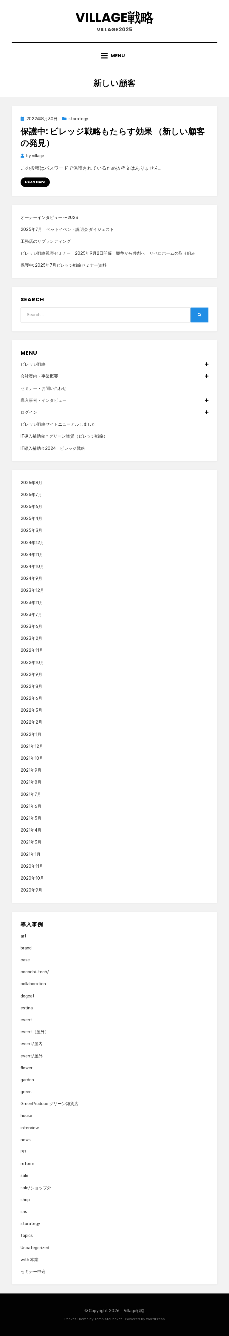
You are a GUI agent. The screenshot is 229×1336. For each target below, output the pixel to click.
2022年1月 (31, 734)
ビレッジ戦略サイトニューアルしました (58, 424)
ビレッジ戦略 (33, 364)
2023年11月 (32, 602)
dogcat (28, 996)
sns (24, 1211)
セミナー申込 (33, 1271)
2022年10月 (32, 662)
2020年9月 (31, 890)
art (24, 936)
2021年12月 (32, 746)
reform (27, 1163)
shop (25, 1199)
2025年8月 (31, 482)
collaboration (33, 983)
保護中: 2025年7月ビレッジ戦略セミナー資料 (63, 265)
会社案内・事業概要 (39, 376)
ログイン (29, 412)
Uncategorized (35, 1247)
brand (26, 948)
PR (23, 1151)
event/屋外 (32, 1056)
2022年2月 (31, 722)
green (26, 1091)
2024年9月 (31, 578)
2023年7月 (31, 614)
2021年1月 (31, 854)
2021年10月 (32, 758)
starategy (78, 118)
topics (27, 1235)
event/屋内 (32, 1043)
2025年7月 (31, 494)
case (25, 960)
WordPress (155, 1319)
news (26, 1139)
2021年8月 (31, 782)
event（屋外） (35, 1031)
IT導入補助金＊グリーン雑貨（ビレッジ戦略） (64, 436)
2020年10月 (32, 878)
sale (24, 1175)
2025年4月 (31, 518)
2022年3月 (31, 710)
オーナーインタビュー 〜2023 (49, 217)
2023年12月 (32, 590)
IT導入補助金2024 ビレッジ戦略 (53, 448)
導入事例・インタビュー (43, 400)
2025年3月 (31, 530)
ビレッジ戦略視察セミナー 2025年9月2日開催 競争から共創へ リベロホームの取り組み (108, 253)
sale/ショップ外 (36, 1187)
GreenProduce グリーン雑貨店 (49, 1103)
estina (27, 1008)
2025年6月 (31, 506)
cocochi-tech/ (35, 971)
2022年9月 (31, 674)
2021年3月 (31, 842)
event (26, 1020)
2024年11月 (32, 554)
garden (27, 1079)
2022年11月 (32, 650)
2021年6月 (31, 806)
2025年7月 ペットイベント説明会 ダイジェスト (67, 229)
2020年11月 (32, 866)
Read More (35, 182)
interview (30, 1127)
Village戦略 (114, 17)
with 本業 (29, 1259)
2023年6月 (31, 626)
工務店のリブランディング (46, 241)
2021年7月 (31, 794)
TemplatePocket (108, 1319)
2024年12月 (32, 542)
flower (27, 1068)
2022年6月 (31, 698)
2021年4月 (31, 830)
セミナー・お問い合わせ (43, 388)
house (26, 1115)
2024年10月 (32, 566)
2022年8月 (31, 686)
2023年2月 (31, 638)
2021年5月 (31, 818)
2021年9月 (31, 770)
